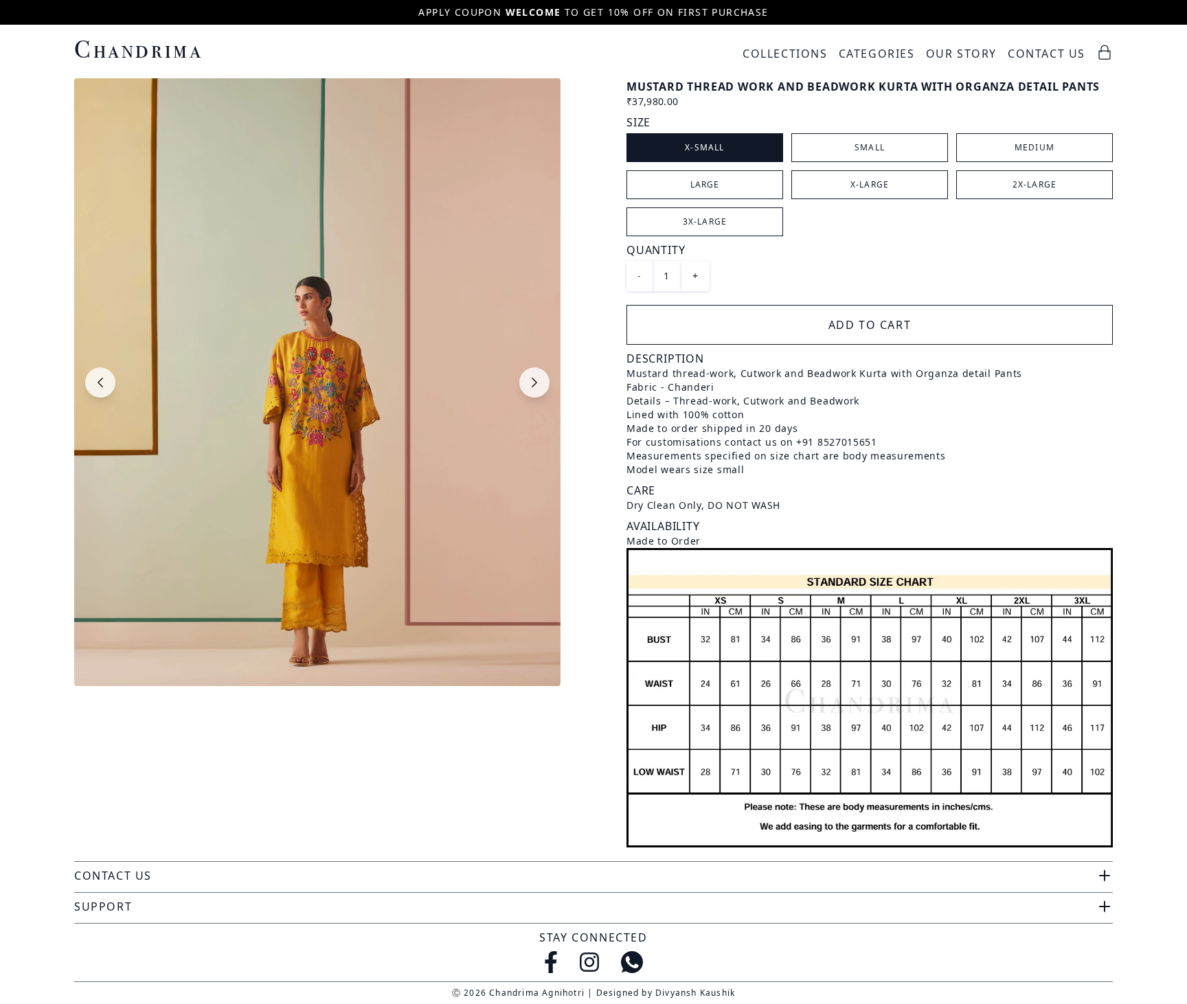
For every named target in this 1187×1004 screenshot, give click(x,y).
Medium (1034, 147)
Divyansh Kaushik (695, 993)
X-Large (869, 184)
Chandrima (138, 49)
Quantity (655, 250)
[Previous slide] (100, 382)
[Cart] (1104, 52)
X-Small (704, 147)
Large (705, 184)
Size (638, 122)
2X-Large (1035, 184)
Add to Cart (870, 324)
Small (870, 147)
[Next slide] (534, 382)
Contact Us (1046, 53)
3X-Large (705, 221)
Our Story (961, 53)
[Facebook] (551, 962)
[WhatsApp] (632, 962)
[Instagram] (589, 962)
